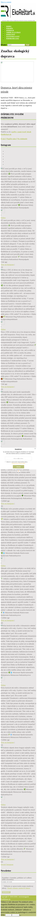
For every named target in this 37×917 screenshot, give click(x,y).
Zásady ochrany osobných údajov (18, 463)
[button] (18, 449)
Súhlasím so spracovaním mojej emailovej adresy (17, 461)
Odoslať (18, 466)
